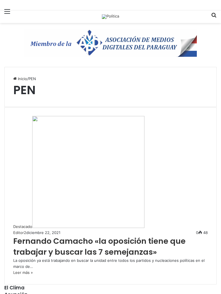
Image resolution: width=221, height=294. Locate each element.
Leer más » (23, 272)
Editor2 (19, 232)
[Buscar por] (214, 17)
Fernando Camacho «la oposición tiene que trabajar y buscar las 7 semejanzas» (99, 246)
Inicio (22, 78)
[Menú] (7, 14)
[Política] (110, 16)
